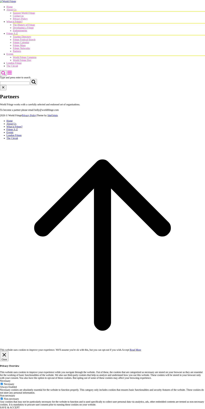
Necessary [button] (5, 380)
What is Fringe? (14, 21)
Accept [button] (125, 349)
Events (9, 54)
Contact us (18, 15)
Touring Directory (22, 36)
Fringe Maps (19, 45)
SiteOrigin (52, 115)
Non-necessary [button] (7, 395)
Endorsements (20, 30)
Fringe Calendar (21, 42)
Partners (17, 51)
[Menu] (9, 74)
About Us (11, 9)
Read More (135, 349)
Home (9, 6)
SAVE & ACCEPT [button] (10, 407)
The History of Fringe (24, 24)
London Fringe (14, 63)
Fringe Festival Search (24, 39)
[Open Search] (3, 73)
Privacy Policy (20, 18)
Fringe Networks (21, 48)
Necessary (9, 384)
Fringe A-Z (12, 33)
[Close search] (3, 87)
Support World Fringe (24, 13)
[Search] (33, 82)
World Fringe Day (22, 60)
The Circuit (12, 66)
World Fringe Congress (24, 57)
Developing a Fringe (23, 27)
